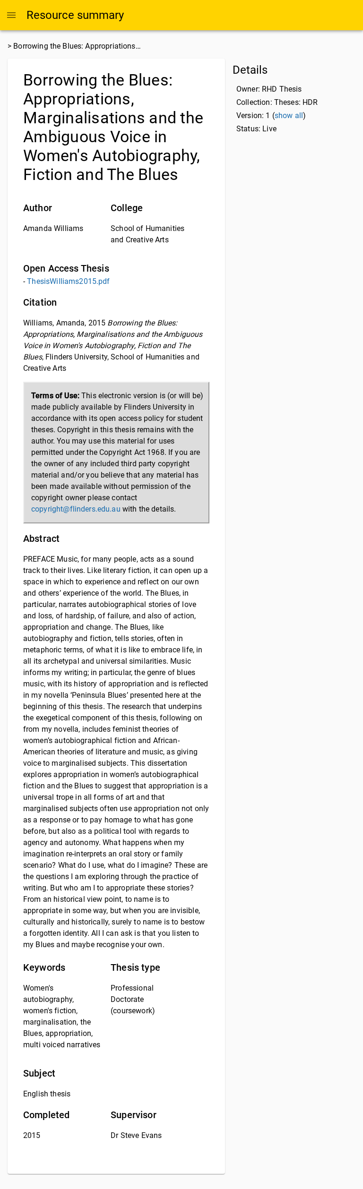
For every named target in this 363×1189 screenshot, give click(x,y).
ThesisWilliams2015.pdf (68, 281)
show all (289, 115)
